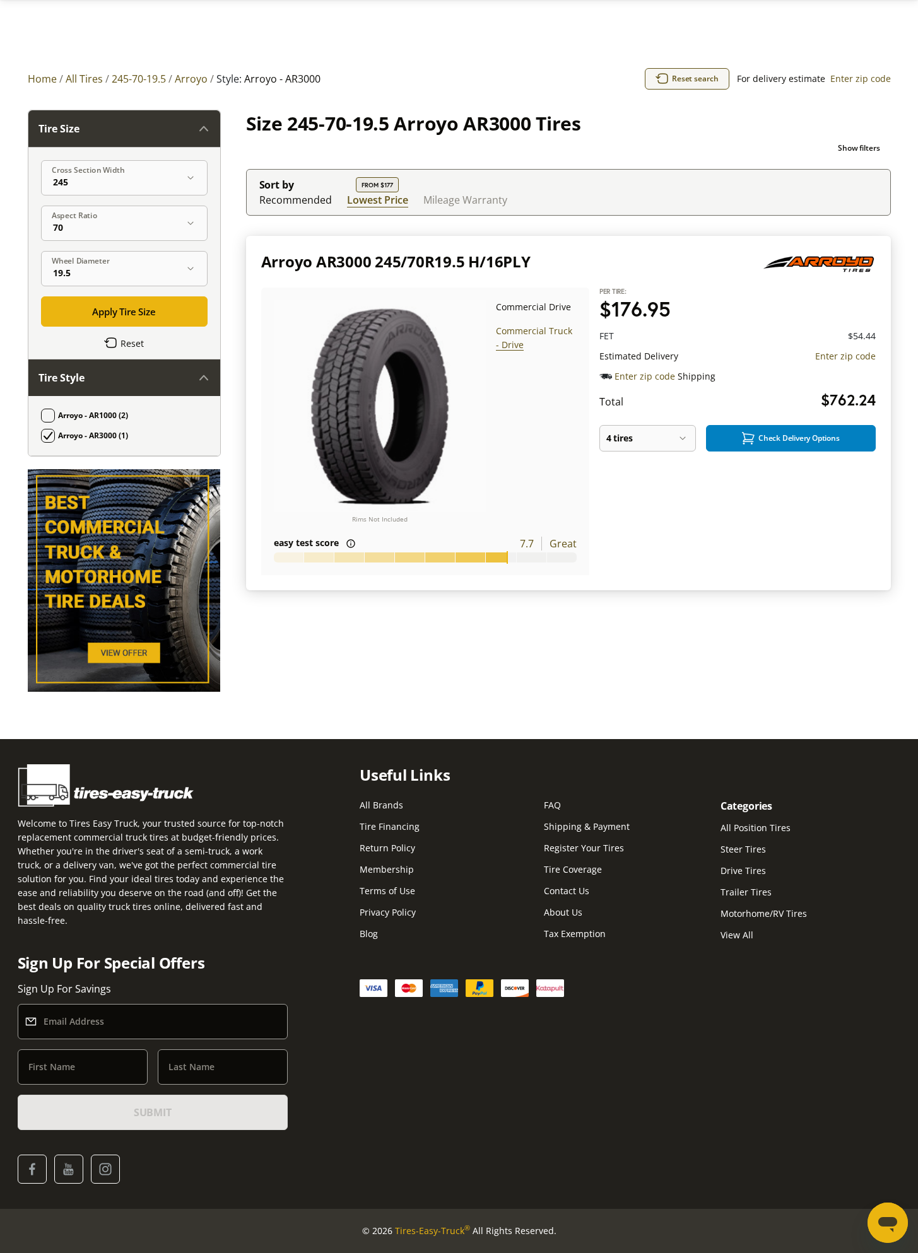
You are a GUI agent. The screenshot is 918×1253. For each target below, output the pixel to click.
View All (737, 935)
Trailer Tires (746, 892)
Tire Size (58, 129)
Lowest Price (377, 199)
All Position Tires (756, 828)
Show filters (859, 148)
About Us (563, 912)
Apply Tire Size (124, 311)
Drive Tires (743, 871)
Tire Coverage (573, 869)
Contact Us (566, 891)
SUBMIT (153, 1112)
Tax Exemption (575, 934)
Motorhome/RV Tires (764, 913)
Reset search (695, 78)
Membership (387, 869)
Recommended (295, 200)
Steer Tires (743, 849)
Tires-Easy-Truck (432, 1230)
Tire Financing (390, 826)
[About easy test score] (351, 543)
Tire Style (61, 378)
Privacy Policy (388, 912)
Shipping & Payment (587, 826)
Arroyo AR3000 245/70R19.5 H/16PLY (396, 261)
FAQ (552, 805)
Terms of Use (387, 891)
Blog (369, 934)
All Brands (381, 805)
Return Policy (387, 848)
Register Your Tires (584, 848)
